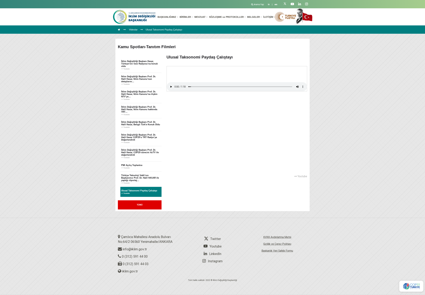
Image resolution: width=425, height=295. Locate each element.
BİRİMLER (186, 17)
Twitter (215, 239)
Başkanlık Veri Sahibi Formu (277, 250)
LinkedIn (215, 254)
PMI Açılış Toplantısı (131, 166)
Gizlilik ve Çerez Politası (277, 244)
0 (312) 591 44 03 (135, 264)
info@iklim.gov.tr (135, 249)
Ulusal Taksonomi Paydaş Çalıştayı (164, 29)
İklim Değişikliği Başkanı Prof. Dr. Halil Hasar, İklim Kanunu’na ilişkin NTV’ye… (139, 95)
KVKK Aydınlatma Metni (277, 237)
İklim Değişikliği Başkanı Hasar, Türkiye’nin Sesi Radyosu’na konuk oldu (139, 65)
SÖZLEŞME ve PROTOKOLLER (226, 17)
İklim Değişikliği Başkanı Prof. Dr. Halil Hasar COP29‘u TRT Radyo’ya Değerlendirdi (139, 138)
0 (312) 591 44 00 (135, 256)
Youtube (216, 246)
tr (269, 4)
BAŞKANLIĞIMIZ (167, 17)
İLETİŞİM (268, 17)
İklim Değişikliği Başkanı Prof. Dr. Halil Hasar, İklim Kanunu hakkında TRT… (139, 110)
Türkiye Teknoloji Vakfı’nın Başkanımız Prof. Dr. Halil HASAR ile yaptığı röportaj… (140, 179)
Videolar (133, 29)
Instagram (215, 261)
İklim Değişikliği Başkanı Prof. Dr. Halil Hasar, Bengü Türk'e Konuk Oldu (140, 124)
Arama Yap (258, 4)
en (276, 4)
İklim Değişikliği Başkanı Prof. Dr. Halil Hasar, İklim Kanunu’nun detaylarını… (138, 80)
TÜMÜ (140, 205)
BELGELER (253, 17)
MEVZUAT (200, 17)
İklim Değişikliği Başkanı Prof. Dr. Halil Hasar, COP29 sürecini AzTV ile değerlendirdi (140, 153)
